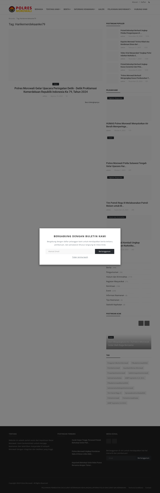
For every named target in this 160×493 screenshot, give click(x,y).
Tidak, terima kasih (80, 257)
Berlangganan (104, 251)
